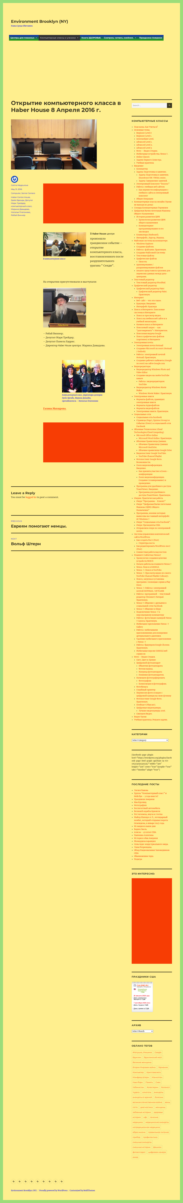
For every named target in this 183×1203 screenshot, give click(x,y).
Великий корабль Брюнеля (147, 811)
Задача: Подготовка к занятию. (151, 172)
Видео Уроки (140, 717)
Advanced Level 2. (144, 145)
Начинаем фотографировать (150, 678)
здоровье (158, 1112)
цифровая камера (157, 1152)
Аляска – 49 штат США (145, 832)
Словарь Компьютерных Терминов (151, 208)
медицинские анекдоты (157, 1122)
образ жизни (139, 1132)
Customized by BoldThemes (82, 1190)
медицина (138, 1122)
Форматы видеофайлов (147, 408)
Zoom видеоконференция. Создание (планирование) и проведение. (152, 480)
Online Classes (143, 157)
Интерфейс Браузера (146, 306)
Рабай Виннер (18, 215)
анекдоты (158, 1092)
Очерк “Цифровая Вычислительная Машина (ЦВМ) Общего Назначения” (153, 507)
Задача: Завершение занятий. (153, 181)
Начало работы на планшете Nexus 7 (153, 564)
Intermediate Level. (145, 139)
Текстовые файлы (145, 255)
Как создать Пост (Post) (147, 540)
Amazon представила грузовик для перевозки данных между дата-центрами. (153, 273)
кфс (145, 1117)
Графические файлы (146, 258)
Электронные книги (144, 396)
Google (158, 1052)
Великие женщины (142, 1062)
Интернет (139, 297)
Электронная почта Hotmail (149, 345)
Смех (158, 1082)
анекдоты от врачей (142, 1097)
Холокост (165, 1087)
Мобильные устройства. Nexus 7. (152, 154)
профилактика (150, 1137)
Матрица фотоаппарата (150, 672)
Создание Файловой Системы (150, 252)
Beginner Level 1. (144, 136)
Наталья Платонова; (20, 212)
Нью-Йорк (138, 1082)
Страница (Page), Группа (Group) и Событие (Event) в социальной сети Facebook (153, 423)
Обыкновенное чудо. (144, 856)
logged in (31, 497)
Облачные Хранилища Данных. (151, 441)
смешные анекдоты (142, 1142)
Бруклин (137, 1057)
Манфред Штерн (141, 1077)
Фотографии (145, 681)
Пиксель (143, 261)
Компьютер (142, 169)
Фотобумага (142, 687)
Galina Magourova (19, 185)
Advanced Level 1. (144, 142)
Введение (138, 166)
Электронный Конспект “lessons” (152, 184)
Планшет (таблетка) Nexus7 (147, 555)
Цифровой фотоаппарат (148, 663)
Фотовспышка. (146, 669)
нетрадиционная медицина (146, 1127)
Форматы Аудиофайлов (147, 405)
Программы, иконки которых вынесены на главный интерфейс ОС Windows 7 (153, 516)
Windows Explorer (144, 244)
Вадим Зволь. (140, 829)
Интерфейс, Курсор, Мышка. (150, 238)
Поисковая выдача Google (148, 333)
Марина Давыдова (20, 209)
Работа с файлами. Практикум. (151, 249)
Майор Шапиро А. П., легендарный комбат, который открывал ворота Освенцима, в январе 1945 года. (151, 820)
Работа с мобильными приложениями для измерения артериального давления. (151, 633)
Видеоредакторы (142, 366)
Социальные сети (142, 414)
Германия (163, 1067)
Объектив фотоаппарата (151, 666)
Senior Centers (28, 193)
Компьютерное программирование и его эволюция (151, 229)
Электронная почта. (143, 342)
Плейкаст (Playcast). (146, 705)
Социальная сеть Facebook (149, 417)
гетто (135, 1107)
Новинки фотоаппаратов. (151, 675)
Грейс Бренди (17, 200)
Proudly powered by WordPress (53, 1190)
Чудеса (136, 1092)
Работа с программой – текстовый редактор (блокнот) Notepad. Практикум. (153, 597)
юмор (135, 1157)
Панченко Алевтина (143, 835)
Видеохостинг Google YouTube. (151, 453)
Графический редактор (145, 285)
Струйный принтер (145, 690)
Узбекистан (138, 1087)
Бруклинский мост (153, 1057)
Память (149, 1082)
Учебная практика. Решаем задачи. (151, 720)
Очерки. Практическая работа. (148, 498)
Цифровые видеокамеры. (148, 708)
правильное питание (158, 1132)
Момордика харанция (145, 841)
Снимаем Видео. (144, 714)
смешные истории (141, 1147)
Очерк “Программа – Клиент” (151, 501)
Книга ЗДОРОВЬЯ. (91, 37)
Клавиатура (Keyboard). (147, 235)
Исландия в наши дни (145, 826)
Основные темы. (142, 130)
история (137, 1117)
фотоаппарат (139, 1152)
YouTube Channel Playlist (150, 456)
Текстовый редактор (144, 279)
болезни (159, 1097)
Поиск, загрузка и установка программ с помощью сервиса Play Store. (153, 582)
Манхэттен (157, 1077)
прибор (136, 1137)
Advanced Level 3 (144, 148)
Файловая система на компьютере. (151, 241)
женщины (160, 1107)
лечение (154, 1117)
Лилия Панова (141, 790)
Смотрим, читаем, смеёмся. (119, 37)
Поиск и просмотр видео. (148, 315)
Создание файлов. (145, 247)
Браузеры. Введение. (146, 303)
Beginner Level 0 (144, 133)
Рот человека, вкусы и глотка (148, 814)
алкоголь (146, 1092)
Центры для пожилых (22, 37)
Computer (16, 193)
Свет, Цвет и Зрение (146, 660)
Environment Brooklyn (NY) (39, 21)
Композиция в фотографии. (153, 684)
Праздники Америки (150, 37)
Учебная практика (145, 163)
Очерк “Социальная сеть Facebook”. (153, 522)
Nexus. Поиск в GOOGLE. (147, 567)
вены (167, 1102)
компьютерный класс (21, 206)
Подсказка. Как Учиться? (146, 127)
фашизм (157, 1147)
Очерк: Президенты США (148, 525)
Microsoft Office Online (147, 435)
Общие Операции (144, 199)
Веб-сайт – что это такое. (148, 300)
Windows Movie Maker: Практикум (155, 393)
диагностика (146, 1107)
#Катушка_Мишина (142, 1052)
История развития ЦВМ (148, 217)
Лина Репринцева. (143, 847)
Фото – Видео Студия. (147, 151)
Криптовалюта (154, 1072)
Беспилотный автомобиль (147, 808)
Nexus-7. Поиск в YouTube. (149, 570)
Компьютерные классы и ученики (58, 37)
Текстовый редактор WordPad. (151, 282)
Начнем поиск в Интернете (149, 324)
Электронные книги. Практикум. (152, 411)
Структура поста (147, 543)
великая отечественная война (147, 1102)
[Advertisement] (91, 78)
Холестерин (152, 1087)
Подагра (138, 859)
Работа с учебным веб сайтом (150, 187)
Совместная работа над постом (151, 552)
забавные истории (142, 1112)
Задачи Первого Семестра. (149, 160)
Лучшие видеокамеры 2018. (152, 711)
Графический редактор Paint (150, 288)
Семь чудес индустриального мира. (151, 844)
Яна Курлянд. (140, 802)
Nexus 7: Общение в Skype (148, 609)
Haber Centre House (20, 197)
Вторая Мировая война (144, 1067)
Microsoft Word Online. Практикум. (155, 438)
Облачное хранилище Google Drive (155, 450)
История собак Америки (146, 838)
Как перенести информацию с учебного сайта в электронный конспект (154, 193)
